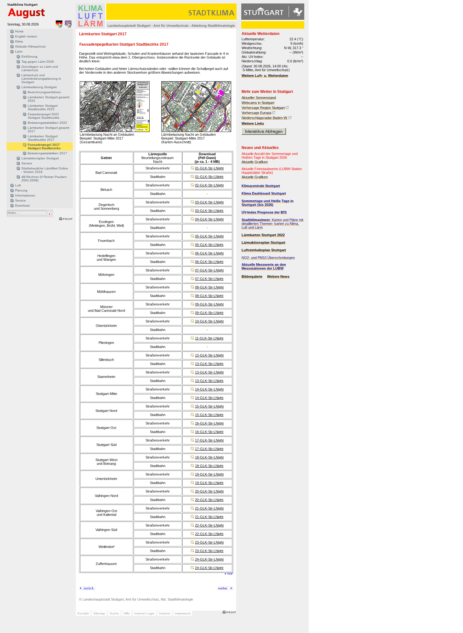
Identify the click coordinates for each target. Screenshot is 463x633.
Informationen (25, 195)
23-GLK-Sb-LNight (209, 551)
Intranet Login (144, 613)
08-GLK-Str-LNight (209, 287)
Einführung (29, 56)
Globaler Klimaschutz (30, 46)
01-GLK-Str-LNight (209, 168)
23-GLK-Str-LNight (209, 542)
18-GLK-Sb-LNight (209, 466)
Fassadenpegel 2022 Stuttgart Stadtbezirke (44, 115)
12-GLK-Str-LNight (209, 355)
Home (19, 31)
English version (26, 36)
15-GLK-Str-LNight (209, 406)
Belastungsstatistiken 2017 (47, 153)
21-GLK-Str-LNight (209, 508)
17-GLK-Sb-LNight (209, 449)
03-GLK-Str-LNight (209, 202)
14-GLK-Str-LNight (209, 389)
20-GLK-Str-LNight (209, 491)
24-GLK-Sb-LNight (209, 568)
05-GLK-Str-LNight (209, 236)
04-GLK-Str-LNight (209, 219)
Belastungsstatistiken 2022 (47, 122)
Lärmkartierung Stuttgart (39, 87)
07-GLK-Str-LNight (209, 270)
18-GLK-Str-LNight (209, 457)
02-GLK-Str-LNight (209, 185)
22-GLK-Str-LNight (209, 525)
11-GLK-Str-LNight (209, 338)
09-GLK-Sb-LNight (209, 313)
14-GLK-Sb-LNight (209, 398)
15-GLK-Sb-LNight (209, 415)
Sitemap (99, 613)
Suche (114, 613)
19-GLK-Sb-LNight (209, 483)
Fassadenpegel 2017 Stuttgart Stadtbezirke (44, 146)
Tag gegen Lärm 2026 (37, 61)
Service (26, 163)
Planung (21, 190)
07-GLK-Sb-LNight (209, 279)
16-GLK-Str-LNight (209, 423)
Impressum (183, 613)
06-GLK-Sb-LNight (209, 262)
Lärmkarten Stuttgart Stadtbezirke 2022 (43, 107)
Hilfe (126, 613)
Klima (19, 41)
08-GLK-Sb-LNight (209, 296)
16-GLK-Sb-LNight (209, 432)
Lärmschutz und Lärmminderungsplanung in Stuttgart (41, 78)
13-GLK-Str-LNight (209, 372)
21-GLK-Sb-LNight (209, 517)
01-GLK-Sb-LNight (209, 177)
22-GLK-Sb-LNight (209, 534)
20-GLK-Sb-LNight (209, 500)
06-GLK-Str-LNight (209, 253)
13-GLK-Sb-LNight (209, 364)
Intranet (164, 613)
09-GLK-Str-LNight (209, 304)
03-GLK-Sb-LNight (209, 211)
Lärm (18, 51)
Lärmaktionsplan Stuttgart (40, 158)
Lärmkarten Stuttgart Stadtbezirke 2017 (43, 137)
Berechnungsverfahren (44, 92)
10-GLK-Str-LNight (209, 321)
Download (22, 205)
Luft (18, 185)
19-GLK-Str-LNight (209, 474)
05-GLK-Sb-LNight (209, 245)
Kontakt (83, 613)
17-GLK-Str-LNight (209, 440)
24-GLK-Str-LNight (209, 559)
